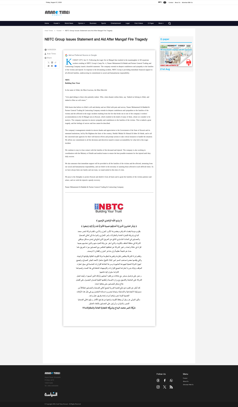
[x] (164, 387)
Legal (128, 23)
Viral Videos (138, 23)
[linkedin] (52, 63)
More (160, 23)
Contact (171, 2)
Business (93, 23)
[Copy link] (55, 63)
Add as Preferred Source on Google (83, 55)
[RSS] (171, 387)
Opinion (81, 23)
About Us (177, 2)
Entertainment (116, 23)
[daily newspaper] (176, 55)
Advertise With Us (187, 2)
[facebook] (52, 66)
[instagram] (158, 387)
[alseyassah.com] (51, 394)
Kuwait (56, 23)
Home (47, 23)
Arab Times (49, 30)
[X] (48, 63)
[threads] (158, 380)
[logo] (57, 13)
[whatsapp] (48, 66)
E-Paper (151, 23)
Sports (103, 23)
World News (69, 23)
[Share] (55, 66)
